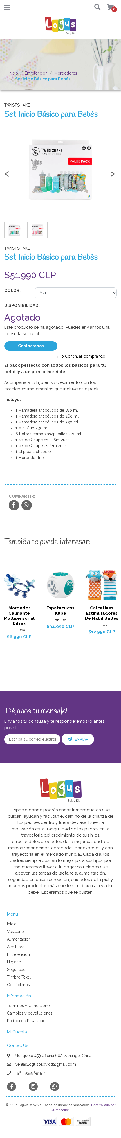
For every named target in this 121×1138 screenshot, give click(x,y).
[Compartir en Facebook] (14, 505)
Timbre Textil (19, 977)
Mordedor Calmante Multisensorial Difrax (19, 615)
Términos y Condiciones (29, 1005)
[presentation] (7, 176)
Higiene (14, 962)
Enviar (81, 739)
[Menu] (7, 8)
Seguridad (16, 969)
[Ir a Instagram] (33, 1086)
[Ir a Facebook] (11, 1086)
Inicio (13, 73)
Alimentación (19, 939)
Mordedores (65, 73)
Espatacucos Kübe (60, 610)
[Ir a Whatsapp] (54, 1086)
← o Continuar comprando (80, 356)
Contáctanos (31, 346)
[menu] (107, 7)
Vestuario (15, 931)
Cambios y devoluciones (30, 1013)
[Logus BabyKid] (60, 27)
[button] (94, 7)
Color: (12, 290)
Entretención (36, 73)
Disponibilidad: (22, 305)
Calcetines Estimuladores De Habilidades (101, 613)
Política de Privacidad (26, 1020)
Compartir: (22, 496)
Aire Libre (15, 947)
